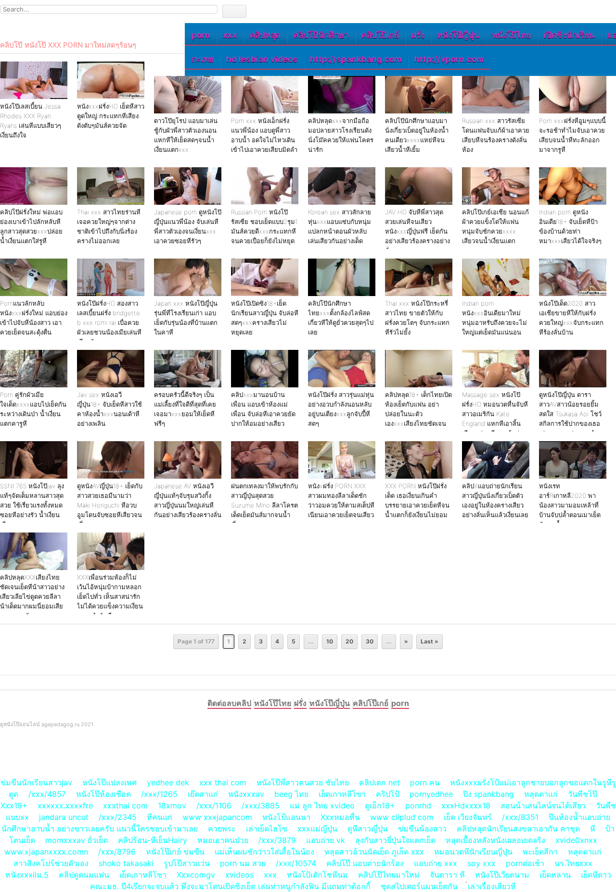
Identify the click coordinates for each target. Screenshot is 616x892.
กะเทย (203, 59)
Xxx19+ (13, 805)
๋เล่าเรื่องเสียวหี (492, 886)
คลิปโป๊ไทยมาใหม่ (389, 875)
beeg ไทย (291, 794)
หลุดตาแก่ (541, 794)
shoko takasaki (126, 863)
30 (369, 641)
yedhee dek (168, 782)
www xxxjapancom (217, 817)
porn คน (425, 782)
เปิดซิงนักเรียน (569, 35)
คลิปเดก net (379, 782)
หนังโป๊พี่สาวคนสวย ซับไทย (303, 782)
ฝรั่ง (417, 35)
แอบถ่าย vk (325, 840)
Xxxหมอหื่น (340, 817)
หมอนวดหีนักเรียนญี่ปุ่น (473, 851)
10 (329, 641)
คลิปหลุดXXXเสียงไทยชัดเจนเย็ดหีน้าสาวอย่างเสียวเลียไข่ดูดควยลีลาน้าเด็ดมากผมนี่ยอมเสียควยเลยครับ (32, 596)
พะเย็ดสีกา (540, 851)
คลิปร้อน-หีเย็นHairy (152, 840)
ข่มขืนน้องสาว (422, 828)
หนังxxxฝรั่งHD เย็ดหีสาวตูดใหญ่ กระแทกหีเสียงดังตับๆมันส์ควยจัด (110, 115)
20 (349, 641)
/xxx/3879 (277, 840)
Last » (429, 641)
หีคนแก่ (159, 817)
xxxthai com (125, 805)
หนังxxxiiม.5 (27, 875)
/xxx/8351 (520, 817)
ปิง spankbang (488, 794)
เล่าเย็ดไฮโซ (266, 828)
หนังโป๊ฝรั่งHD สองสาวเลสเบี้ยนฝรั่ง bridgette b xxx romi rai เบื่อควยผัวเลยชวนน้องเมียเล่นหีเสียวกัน (109, 322)
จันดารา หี (447, 875)
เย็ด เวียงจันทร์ (468, 817)
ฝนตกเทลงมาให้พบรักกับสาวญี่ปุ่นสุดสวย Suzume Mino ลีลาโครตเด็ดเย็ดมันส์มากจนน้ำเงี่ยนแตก (264, 505)
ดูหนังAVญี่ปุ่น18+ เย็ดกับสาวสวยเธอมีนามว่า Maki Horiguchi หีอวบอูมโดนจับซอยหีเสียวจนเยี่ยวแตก (109, 505)
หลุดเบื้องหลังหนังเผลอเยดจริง (495, 840)
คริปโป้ (387, 794)
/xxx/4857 (47, 794)
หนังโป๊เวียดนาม (502, 875)
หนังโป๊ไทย (511, 35)
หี (592, 828)
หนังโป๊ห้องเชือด (103, 794)
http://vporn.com (449, 59)
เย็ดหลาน (555, 875)
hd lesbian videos (261, 59)
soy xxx (481, 863)
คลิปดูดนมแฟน (84, 875)
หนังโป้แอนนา (286, 817)
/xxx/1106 (213, 805)
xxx (230, 35)
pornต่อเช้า (525, 863)
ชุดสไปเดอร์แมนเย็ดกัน (419, 886)
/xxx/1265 (159, 794)
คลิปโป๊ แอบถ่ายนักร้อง (365, 863)
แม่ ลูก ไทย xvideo (322, 805)
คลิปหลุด (265, 35)
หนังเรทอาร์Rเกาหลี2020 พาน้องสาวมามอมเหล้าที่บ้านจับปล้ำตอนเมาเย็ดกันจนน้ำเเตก (570, 505)
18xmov (172, 805)
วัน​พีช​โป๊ (582, 794)
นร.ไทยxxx (573, 863)
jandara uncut (64, 817)
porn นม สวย (243, 863)
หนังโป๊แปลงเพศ (109, 782)
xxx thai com (222, 782)
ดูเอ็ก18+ (380, 805)
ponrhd (418, 805)
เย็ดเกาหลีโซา (342, 794)
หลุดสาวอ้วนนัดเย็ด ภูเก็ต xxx (374, 851)
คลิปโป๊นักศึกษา (321, 35)
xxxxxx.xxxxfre (65, 805)
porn (201, 35)
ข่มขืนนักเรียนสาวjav (36, 782)
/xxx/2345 (118, 817)
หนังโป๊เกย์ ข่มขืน (176, 851)
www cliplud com (402, 817)
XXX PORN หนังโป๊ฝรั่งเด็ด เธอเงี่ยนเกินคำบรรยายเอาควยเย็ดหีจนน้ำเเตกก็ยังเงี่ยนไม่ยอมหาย (417, 505)
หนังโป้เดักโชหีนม (317, 875)
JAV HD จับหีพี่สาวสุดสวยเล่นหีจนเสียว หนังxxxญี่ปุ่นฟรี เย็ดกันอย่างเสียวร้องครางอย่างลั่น (417, 231)
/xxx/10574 (296, 863)
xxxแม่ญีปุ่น (317, 828)
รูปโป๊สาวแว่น (187, 863)
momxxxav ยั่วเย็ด (76, 840)
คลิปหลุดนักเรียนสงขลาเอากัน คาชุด (518, 828)
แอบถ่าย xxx (435, 863)
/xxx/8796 (117, 851)
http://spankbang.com (356, 59)
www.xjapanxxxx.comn (46, 851)
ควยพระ (222, 828)
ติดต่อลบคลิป (229, 703)
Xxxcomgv (196, 875)
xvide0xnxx (576, 840)
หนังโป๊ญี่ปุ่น (458, 35)
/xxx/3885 (261, 805)
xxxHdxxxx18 (465, 805)
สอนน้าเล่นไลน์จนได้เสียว (543, 805)
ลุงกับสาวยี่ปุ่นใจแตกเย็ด (395, 840)
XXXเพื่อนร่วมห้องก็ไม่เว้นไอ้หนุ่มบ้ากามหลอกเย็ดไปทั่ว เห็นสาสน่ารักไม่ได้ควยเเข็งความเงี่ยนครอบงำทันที (110, 596)
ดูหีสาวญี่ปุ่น (367, 828)
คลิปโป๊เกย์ (380, 35)
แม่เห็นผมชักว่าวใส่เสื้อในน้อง (264, 851)
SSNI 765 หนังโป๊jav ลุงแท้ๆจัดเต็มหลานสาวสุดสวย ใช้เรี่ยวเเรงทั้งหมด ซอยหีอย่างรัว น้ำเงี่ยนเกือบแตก (32, 505)
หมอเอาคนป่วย (222, 840)
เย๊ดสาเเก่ (203, 794)
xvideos (239, 875)
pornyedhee (431, 794)
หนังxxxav (246, 794)
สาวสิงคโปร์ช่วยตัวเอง (51, 863)
